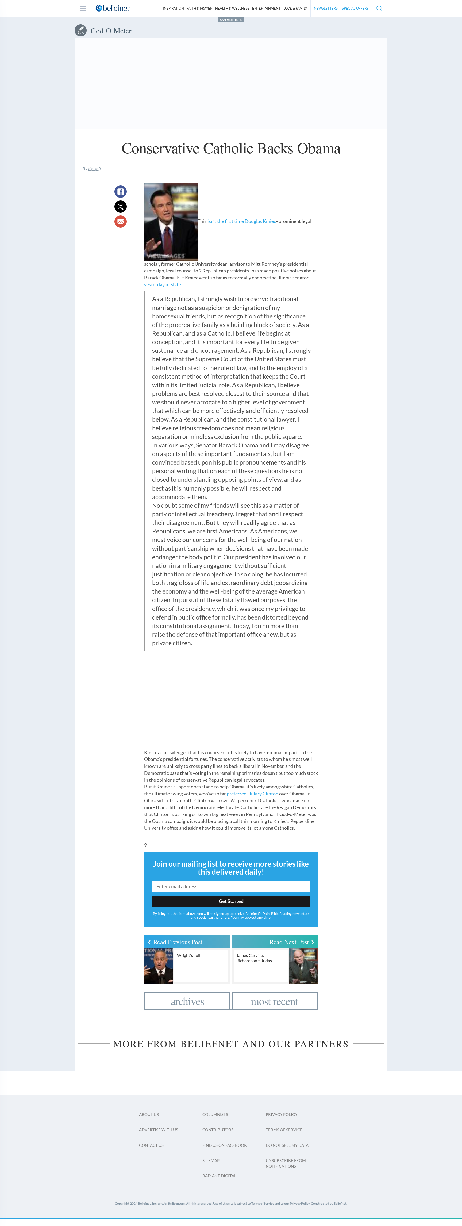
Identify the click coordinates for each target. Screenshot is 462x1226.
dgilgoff (94, 168)
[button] (379, 8)
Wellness (232, 8)
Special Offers (355, 8)
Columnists (231, 19)
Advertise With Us (158, 1129)
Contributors (217, 1129)
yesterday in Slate (162, 284)
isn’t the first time (225, 221)
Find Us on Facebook (224, 1145)
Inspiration (173, 8)
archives (188, 1001)
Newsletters (326, 8)
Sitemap (211, 1160)
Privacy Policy (281, 1114)
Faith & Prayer (199, 8)
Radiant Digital (219, 1175)
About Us (149, 1114)
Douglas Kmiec (260, 221)
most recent (274, 1001)
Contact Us (151, 1145)
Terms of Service (284, 1129)
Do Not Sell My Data (287, 1145)
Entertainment (266, 8)
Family (295, 8)
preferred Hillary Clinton (252, 793)
